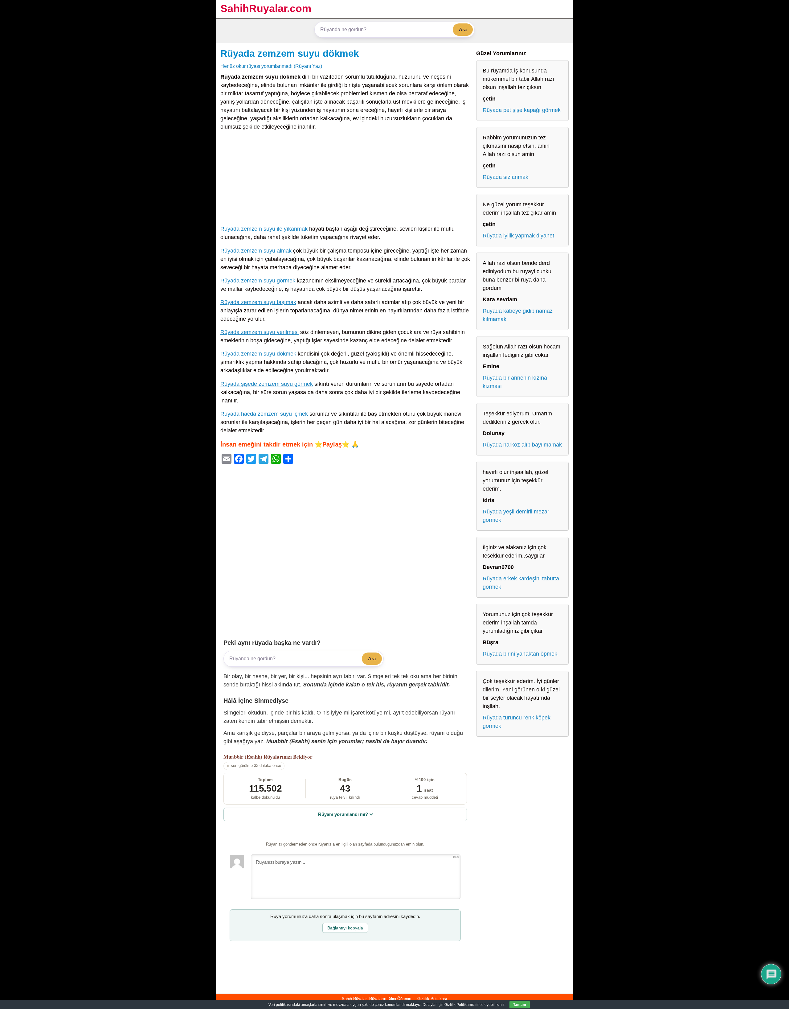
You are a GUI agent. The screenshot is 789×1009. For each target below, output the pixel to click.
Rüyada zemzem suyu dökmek (289, 53)
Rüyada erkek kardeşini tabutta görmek (521, 582)
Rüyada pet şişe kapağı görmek (522, 110)
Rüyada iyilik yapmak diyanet (518, 236)
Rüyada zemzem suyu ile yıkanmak (264, 229)
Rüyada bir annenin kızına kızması (515, 382)
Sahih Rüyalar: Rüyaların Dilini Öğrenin (376, 998)
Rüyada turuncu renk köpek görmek (516, 722)
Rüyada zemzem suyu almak (256, 251)
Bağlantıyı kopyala (345, 927)
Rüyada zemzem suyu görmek (257, 281)
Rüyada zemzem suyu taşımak (258, 302)
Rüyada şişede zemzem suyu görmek (266, 384)
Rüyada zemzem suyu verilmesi (259, 332)
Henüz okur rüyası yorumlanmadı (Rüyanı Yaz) (271, 66)
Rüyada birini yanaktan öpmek (520, 654)
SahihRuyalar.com (265, 8)
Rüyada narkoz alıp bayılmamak (522, 445)
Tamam (519, 1005)
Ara (463, 29)
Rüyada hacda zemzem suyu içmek (264, 414)
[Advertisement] (345, 179)
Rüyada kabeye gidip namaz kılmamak (518, 315)
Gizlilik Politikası (432, 998)
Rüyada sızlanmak (505, 177)
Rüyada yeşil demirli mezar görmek (516, 516)
